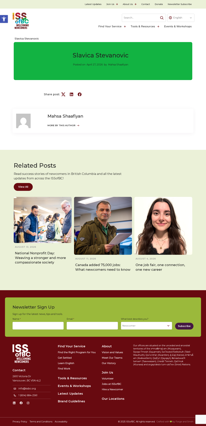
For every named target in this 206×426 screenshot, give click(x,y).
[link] (4, 19)
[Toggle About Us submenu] (135, 4)
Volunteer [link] (108, 378)
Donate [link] (159, 4)
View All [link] (23, 186)
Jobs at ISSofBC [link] (111, 384)
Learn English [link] (66, 363)
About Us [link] (128, 4)
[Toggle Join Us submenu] (117, 4)
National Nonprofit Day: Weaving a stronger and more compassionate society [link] (40, 258)
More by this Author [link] (61, 125)
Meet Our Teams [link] (112, 357)
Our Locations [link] (113, 399)
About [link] (107, 346)
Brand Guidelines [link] (71, 401)
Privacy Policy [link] (20, 421)
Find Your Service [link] (110, 26)
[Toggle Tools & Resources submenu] (158, 26)
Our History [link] (109, 363)
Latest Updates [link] (93, 4)
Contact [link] (145, 4)
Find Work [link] (64, 368)
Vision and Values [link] (112, 352)
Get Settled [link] (65, 357)
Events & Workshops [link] (178, 26)
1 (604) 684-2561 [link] (28, 395)
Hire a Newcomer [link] (112, 389)
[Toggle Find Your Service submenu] (125, 26)
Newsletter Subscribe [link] (180, 4)
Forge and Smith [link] (184, 421)
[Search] (162, 18)
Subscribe (184, 326)
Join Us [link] (110, 4)
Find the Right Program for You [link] (77, 352)
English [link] (177, 17)
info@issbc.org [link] (27, 388)
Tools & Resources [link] (143, 26)
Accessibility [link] (61, 421)
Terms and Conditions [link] (41, 421)
